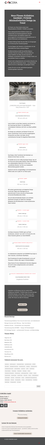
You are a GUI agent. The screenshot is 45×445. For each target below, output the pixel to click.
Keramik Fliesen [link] (19, 375)
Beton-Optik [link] (7, 366)
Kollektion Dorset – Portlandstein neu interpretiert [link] (17, 325)
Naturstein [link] (12, 377)
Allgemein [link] (7, 337)
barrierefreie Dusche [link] (28, 364)
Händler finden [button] (22, 304)
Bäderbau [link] (7, 342)
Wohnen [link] (7, 356)
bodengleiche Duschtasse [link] (14, 366)
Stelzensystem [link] (7, 379)
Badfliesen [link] (7, 344)
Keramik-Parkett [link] (7, 375)
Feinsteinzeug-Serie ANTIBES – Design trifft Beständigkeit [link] (19, 327)
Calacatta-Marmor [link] (34, 366)
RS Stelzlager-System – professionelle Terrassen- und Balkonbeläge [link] (22, 330)
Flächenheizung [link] (17, 373)
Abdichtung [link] (7, 364)
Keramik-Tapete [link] (13, 375)
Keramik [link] (35, 373)
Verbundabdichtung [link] (29, 379)
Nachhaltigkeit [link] (7, 377)
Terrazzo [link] (23, 379)
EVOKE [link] (27, 368)
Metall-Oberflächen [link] (35, 375)
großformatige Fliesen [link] (24, 373)
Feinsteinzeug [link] (32, 368)
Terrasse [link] (7, 351)
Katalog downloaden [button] (22, 418)
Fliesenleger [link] (24, 370)
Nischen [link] (23, 377)
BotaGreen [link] (28, 366)
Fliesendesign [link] (14, 370)
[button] (39, 3)
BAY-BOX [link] (33, 364)
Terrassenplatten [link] (17, 379)
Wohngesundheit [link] (13, 382)
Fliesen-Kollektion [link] (8, 370)
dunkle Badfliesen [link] (17, 368)
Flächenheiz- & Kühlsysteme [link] (9, 373)
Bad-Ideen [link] (7, 340)
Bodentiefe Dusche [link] (22, 366)
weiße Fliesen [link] (7, 382)
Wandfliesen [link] (8, 354)
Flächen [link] (29, 370)
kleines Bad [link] (25, 375)
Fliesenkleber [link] (19, 370)
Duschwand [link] (23, 368)
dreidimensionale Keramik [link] (9, 368)
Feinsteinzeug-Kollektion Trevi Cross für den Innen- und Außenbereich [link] (22, 320)
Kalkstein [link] (30, 373)
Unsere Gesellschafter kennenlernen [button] (22, 433)
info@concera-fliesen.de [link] (10, 402)
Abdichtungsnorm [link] (13, 364)
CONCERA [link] (7, 347)
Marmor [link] (29, 375)
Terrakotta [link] (12, 379)
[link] (11, 2)
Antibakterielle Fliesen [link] (20, 364)
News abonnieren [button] (22, 310)
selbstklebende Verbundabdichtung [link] (31, 377)
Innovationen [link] (8, 349)
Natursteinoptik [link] (17, 377)
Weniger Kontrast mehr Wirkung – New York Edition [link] (18, 323)
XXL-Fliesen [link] (19, 382)
